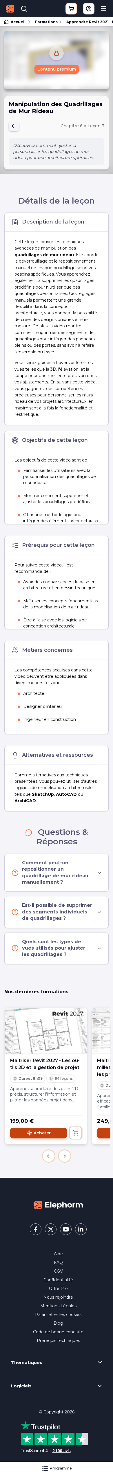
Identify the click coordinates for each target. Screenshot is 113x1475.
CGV (58, 1271)
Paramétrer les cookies (58, 1314)
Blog (58, 1323)
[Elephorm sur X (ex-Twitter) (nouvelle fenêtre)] (51, 1229)
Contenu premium (56, 69)
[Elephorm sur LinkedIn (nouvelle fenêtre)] (81, 1229)
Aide (58, 1253)
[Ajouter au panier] (75, 1133)
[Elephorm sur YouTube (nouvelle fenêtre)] (66, 1229)
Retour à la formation (14, 126)
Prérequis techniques (58, 1340)
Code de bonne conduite (58, 1331)
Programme (61, 1468)
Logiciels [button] (21, 1386)
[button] (48, 1156)
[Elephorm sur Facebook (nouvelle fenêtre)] (35, 1229)
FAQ (58, 1262)
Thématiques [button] (26, 1362)
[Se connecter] (88, 8)
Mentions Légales (58, 1305)
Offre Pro (58, 1288)
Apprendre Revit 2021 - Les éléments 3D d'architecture (87, 22)
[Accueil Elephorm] (58, 1204)
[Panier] (71, 8)
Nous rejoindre (58, 1297)
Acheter (42, 1133)
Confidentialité (58, 1279)
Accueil (18, 22)
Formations (46, 22)
